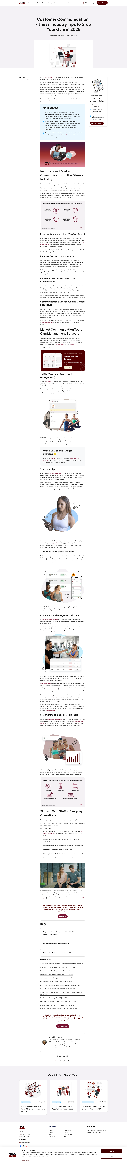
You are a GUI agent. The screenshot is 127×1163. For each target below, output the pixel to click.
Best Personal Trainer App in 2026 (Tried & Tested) (55, 998)
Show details (25, 1160)
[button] (63, 933)
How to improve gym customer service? (57, 944)
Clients (51, 1132)
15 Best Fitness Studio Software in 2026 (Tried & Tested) (57, 1005)
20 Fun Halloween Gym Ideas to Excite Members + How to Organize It (61, 964)
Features (30, 3)
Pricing (50, 3)
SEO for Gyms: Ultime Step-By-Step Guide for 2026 (56, 981)
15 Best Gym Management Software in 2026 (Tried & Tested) (58, 1009)
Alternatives (67, 1130)
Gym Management (88, 1102)
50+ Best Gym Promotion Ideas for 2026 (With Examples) (57, 989)
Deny (111, 1156)
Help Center (52, 1136)
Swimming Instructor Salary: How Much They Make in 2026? (58, 967)
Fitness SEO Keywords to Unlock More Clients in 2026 (56, 974)
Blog (43, 12)
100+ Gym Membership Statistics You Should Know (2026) (58, 1001)
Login (93, 3)
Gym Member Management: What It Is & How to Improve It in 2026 (33, 1109)
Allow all (112, 1151)
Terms (65, 1136)
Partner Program (68, 3)
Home (37, 12)
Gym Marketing (49, 12)
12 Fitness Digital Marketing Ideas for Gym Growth (55, 971)
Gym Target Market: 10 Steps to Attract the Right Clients (57, 978)
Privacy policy (68, 1134)
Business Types (41, 3)
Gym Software (26, 1102)
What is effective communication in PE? (57, 953)
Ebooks (66, 1132)
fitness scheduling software (62, 135)
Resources (57, 3)
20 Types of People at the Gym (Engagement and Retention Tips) (60, 985)
